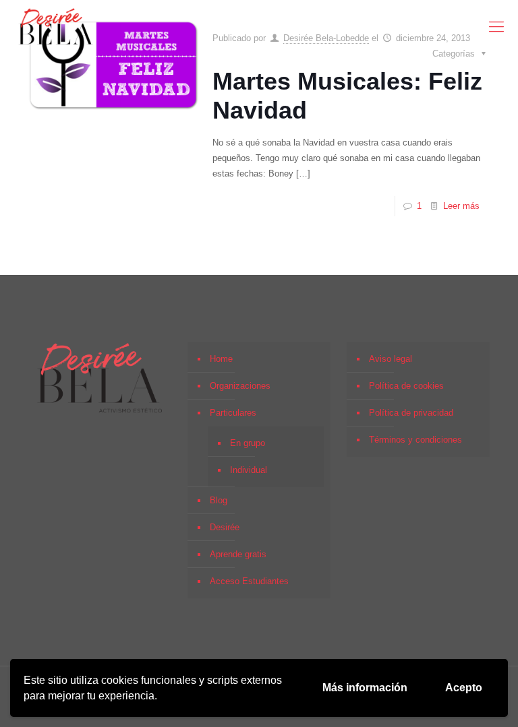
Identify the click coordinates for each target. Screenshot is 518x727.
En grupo (247, 443)
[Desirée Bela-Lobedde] (55, 27)
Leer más (461, 206)
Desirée (224, 527)
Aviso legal (390, 359)
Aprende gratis (238, 554)
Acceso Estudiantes (249, 581)
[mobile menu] (496, 26)
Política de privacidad (411, 413)
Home (221, 359)
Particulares (233, 413)
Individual (248, 470)
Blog (218, 500)
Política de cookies (406, 386)
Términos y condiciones (415, 440)
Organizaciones (240, 386)
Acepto (463, 687)
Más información (364, 687)
